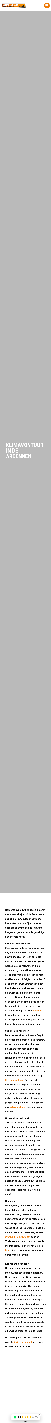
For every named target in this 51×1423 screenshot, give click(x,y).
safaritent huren (17, 1107)
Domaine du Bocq (14, 1080)
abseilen (37, 1010)
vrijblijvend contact (22, 1342)
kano (7, 1250)
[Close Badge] (39, 1414)
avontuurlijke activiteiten (17, 1237)
